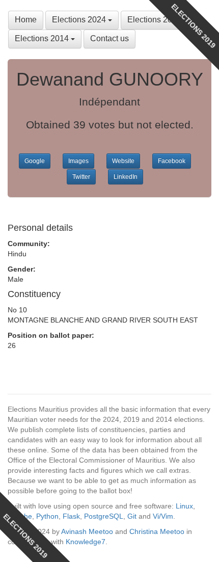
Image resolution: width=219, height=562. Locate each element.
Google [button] (34, 161)
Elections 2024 (80, 19)
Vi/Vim (163, 516)
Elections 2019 (155, 19)
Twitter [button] (81, 176)
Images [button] (78, 161)
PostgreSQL (103, 516)
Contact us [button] (109, 38)
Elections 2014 (43, 38)
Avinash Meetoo (87, 531)
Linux (184, 506)
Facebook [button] (171, 161)
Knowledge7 (85, 542)
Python (47, 516)
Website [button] (123, 161)
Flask (71, 516)
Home (26, 19)
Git (131, 516)
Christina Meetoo (156, 531)
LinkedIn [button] (126, 176)
